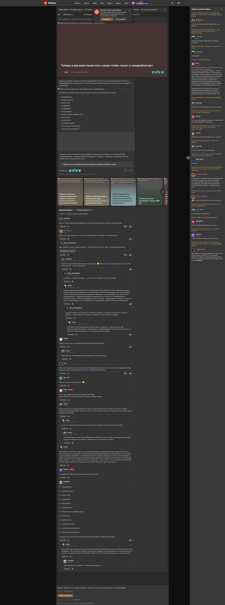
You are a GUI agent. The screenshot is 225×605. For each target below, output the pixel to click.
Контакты (90, 588)
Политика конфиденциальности (104, 588)
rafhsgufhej (199, 221)
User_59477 (200, 209)
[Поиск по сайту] (172, 3)
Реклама (66, 588)
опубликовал (101, 81)
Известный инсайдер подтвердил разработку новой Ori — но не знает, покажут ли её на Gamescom (207, 168)
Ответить (63, 226)
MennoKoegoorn (201, 249)
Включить (91, 603)
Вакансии (83, 588)
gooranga (199, 103)
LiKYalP (66, 338)
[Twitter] (162, 72)
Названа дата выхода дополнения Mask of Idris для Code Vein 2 (206, 205)
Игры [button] (102, 3)
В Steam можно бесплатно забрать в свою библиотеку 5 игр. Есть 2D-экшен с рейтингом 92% (206, 31)
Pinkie (65, 389)
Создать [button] (68, 14)
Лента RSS (118, 588)
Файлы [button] (109, 3)
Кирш (65, 363)
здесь (82, 159)
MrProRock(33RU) (201, 174)
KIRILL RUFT (199, 159)
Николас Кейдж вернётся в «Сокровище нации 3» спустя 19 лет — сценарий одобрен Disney (207, 14)
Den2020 (66, 481)
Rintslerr (66, 469)
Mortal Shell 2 (91, 10)
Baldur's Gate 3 (78, 10)
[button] (67, 251)
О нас (71, 588)
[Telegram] (153, 72)
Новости (66, 19)
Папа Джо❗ (68, 230)
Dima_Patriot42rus (70, 243)
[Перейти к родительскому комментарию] (60, 259)
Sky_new (67, 377)
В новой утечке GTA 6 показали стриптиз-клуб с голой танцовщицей (206, 111)
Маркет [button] (118, 3)
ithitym (68, 351)
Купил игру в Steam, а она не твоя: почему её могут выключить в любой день (207, 154)
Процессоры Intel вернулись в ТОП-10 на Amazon (205, 141)
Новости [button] (77, 3)
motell (70, 285)
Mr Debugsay (200, 20)
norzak (198, 116)
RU (124, 588)
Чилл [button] (126, 3)
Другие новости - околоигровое (78, 174)
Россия (92, 174)
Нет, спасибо (120, 19)
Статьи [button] (86, 3)
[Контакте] (156, 72)
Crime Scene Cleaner (150, 10)
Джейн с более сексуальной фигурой (204, 217)
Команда (76, 588)
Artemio (198, 234)
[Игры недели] (164, 9)
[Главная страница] (49, 3)
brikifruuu (199, 36)
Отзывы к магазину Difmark (201, 59)
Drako (66, 72)
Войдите (63, 214)
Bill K (197, 63)
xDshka (198, 133)
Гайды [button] (94, 3)
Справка (60, 588)
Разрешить (106, 19)
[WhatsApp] (159, 72)
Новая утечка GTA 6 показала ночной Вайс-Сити (206, 47)
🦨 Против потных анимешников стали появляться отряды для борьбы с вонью (88, 164)
